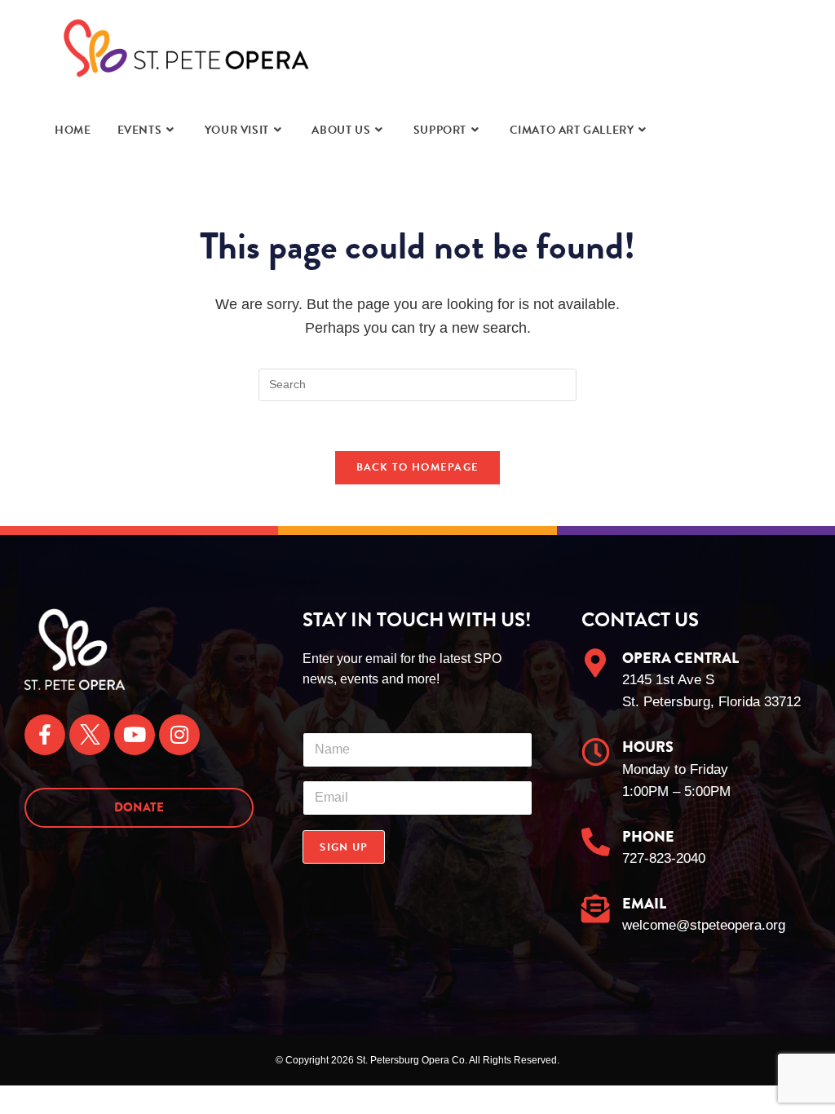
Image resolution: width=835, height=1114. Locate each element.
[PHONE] (595, 841)
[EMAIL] (595, 908)
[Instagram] (179, 734)
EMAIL (644, 903)
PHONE (648, 836)
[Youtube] (134, 734)
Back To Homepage (417, 467)
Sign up (344, 847)
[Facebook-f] (44, 734)
